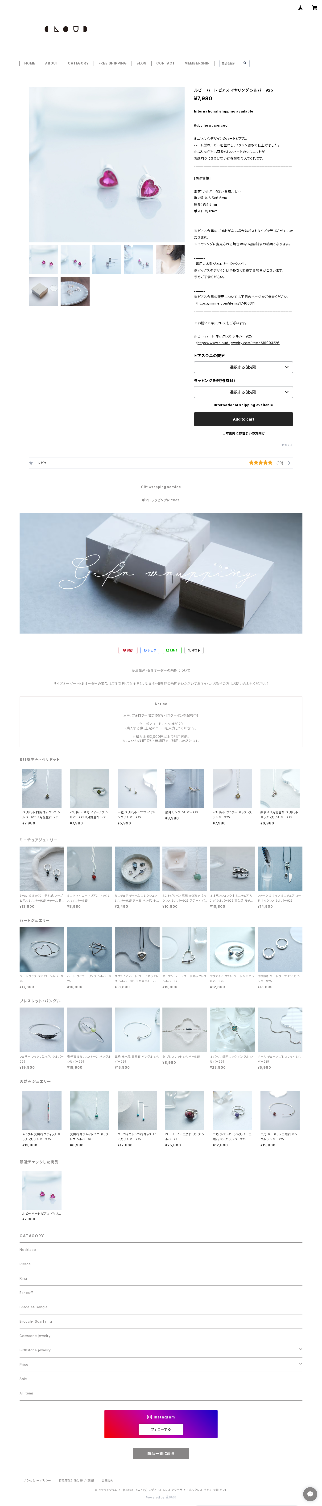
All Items (27, 1393)
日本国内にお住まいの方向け (243, 433)
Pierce (25, 1264)
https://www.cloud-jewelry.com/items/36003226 (239, 343)
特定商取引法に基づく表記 (76, 1480)
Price (24, 1364)
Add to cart (243, 419)
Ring (23, 1278)
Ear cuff (26, 1293)
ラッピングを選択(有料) (214, 380)
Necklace (28, 1250)
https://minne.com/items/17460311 (226, 303)
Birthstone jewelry (35, 1350)
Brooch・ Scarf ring (36, 1321)
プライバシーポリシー (37, 1480)
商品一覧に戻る (161, 1453)
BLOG (141, 63)
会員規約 (108, 1480)
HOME (29, 63)
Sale (23, 1379)
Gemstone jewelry (35, 1336)
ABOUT (51, 63)
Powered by (156, 1497)
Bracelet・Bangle (34, 1307)
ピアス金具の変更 (209, 355)
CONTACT (165, 63)
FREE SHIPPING (113, 63)
